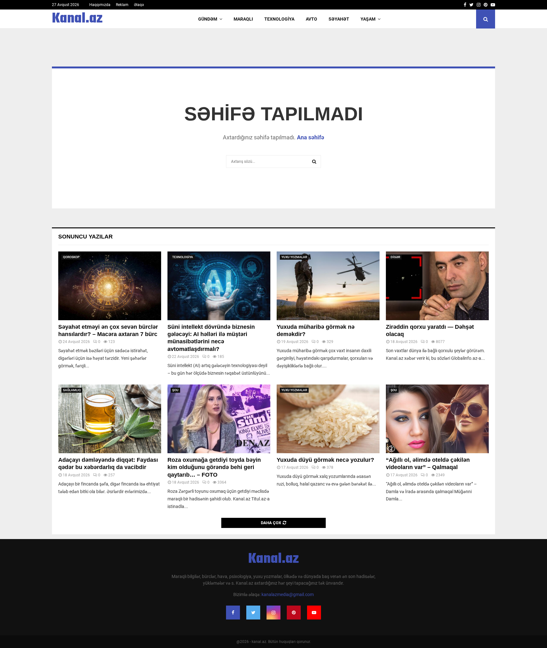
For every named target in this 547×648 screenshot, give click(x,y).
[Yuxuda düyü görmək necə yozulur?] (328, 418)
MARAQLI (243, 19)
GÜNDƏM (207, 19)
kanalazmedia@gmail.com (287, 594)
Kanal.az (77, 19)
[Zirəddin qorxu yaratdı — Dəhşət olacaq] (437, 285)
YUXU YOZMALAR (294, 257)
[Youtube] (314, 612)
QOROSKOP (71, 257)
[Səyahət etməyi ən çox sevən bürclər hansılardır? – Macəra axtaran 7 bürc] (109, 285)
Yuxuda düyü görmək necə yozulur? (325, 460)
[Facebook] (233, 612)
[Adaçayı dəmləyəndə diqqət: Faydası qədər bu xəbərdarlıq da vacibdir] (109, 418)
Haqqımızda (99, 5)
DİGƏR (395, 257)
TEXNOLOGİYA (279, 19)
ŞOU (175, 390)
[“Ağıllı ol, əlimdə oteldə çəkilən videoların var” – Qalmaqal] (437, 418)
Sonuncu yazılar (85, 236)
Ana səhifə (310, 137)
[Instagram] (273, 612)
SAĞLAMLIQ (72, 390)
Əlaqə (139, 5)
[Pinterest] (294, 612)
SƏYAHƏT (339, 19)
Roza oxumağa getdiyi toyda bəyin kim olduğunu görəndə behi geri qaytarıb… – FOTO (214, 467)
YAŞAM (368, 19)
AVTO (311, 19)
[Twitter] (253, 612)
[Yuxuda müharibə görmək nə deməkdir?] (328, 285)
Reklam (122, 5)
